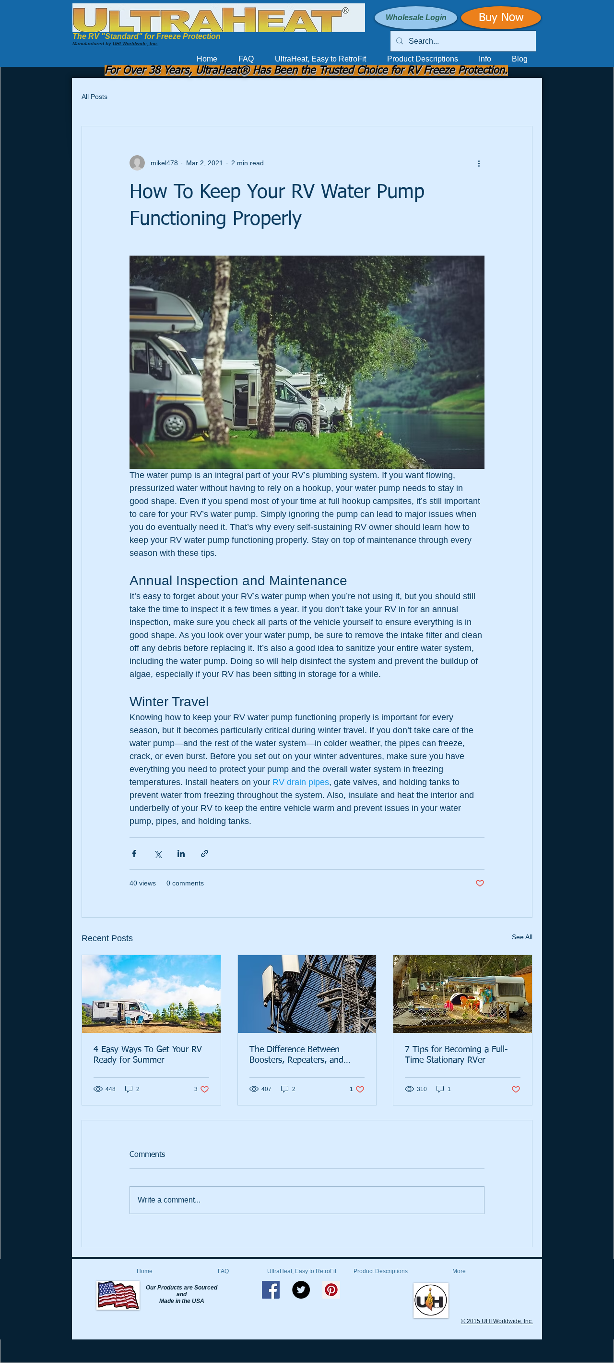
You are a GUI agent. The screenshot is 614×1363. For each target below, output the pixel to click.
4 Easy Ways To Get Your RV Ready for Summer (148, 1055)
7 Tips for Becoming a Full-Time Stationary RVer (456, 1055)
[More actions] (478, 163)
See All (522, 937)
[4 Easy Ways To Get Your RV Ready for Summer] (151, 994)
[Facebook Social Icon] (271, 1290)
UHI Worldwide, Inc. (135, 43)
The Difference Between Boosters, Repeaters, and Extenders (296, 1055)
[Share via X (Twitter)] (157, 853)
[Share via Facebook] (134, 853)
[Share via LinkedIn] (181, 853)
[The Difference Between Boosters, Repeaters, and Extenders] (307, 994)
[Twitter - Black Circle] (301, 1290)
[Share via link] (204, 853)
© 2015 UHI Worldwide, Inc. (497, 1321)
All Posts (94, 96)
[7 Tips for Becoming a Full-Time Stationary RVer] (462, 994)
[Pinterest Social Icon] (331, 1290)
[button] (485, 59)
